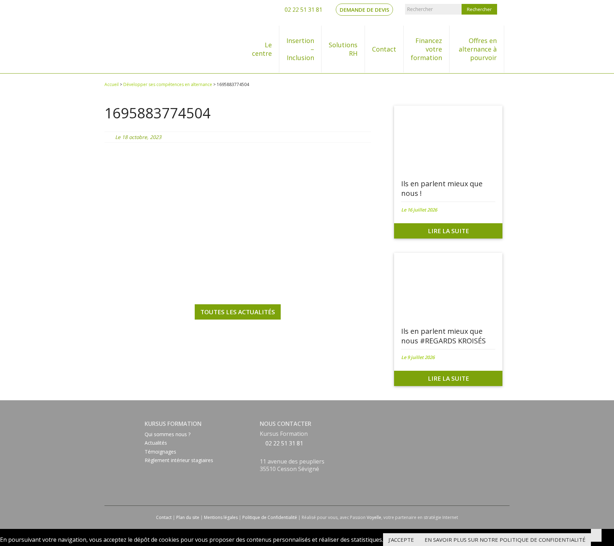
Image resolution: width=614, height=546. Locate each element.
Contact (384, 49)
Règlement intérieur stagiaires (179, 460)
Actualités (156, 442)
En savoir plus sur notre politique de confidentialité (505, 539)
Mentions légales (221, 517)
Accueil (111, 84)
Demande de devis (364, 9)
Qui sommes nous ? (167, 434)
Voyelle (374, 517)
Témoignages (160, 451)
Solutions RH (343, 49)
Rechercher (420, 9)
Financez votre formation (426, 49)
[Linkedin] (262, 487)
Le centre (262, 49)
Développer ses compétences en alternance (167, 84)
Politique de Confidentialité (269, 517)
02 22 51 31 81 (302, 10)
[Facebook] (262, 478)
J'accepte (401, 539)
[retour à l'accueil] (133, 36)
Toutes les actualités (237, 312)
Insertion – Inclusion (300, 49)
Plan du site (187, 517)
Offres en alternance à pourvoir (478, 49)
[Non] (596, 535)
